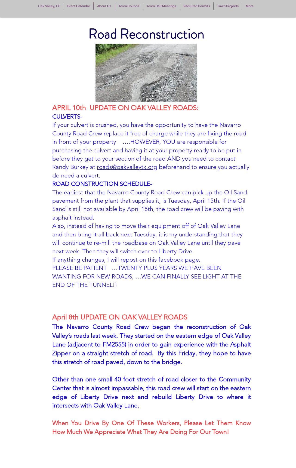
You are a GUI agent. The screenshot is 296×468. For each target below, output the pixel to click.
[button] (78, 6)
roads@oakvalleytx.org (127, 167)
